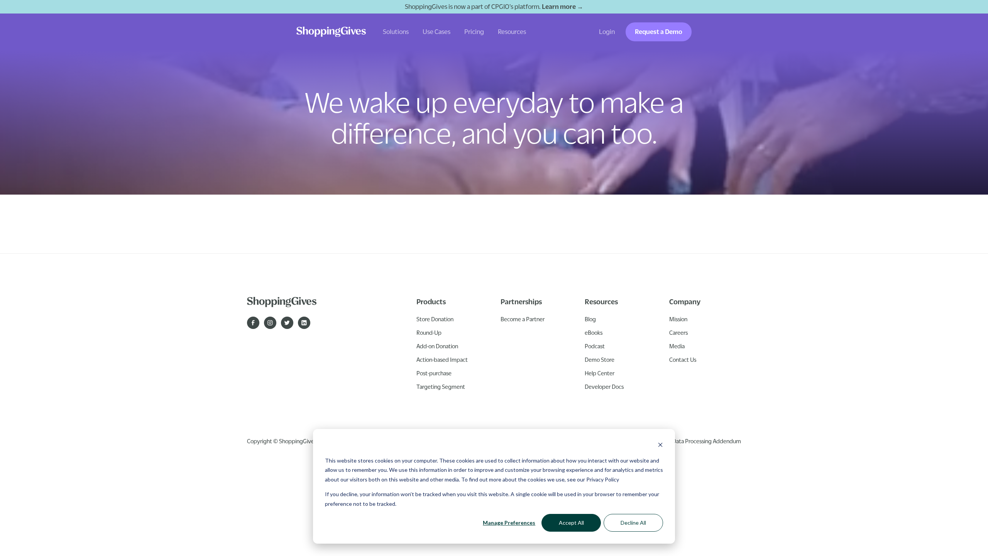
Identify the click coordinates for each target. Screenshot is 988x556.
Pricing (474, 31)
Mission (678, 319)
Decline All (633, 522)
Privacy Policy (602, 479)
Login (607, 31)
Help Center (599, 373)
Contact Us (682, 359)
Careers (678, 332)
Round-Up (429, 332)
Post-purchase (434, 373)
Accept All (571, 522)
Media (677, 346)
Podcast (595, 346)
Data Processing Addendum (706, 441)
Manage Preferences (509, 522)
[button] (396, 32)
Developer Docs (604, 386)
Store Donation (434, 319)
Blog (590, 319)
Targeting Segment (440, 386)
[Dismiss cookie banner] (660, 446)
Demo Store (599, 359)
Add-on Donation (437, 346)
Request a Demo (658, 31)
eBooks (593, 332)
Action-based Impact (442, 359)
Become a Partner (523, 319)
